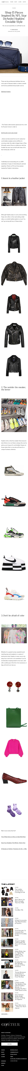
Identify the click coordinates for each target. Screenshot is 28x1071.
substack (3, 1063)
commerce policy (14, 1052)
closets (19, 1)
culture (24, 1)
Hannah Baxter (15, 29)
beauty (15, 1)
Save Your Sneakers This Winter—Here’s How (13, 843)
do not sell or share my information (18, 1058)
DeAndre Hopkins (6, 92)
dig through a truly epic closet (9, 133)
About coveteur (5, 1032)
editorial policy (14, 1049)
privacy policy (13, 1054)
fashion (11, 1)
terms (11, 1056)
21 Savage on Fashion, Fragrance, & (14, 849)
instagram (3, 1061)
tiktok (2, 1065)
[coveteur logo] (5, 2)
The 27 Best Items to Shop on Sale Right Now (13, 837)
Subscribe (9, 1044)
